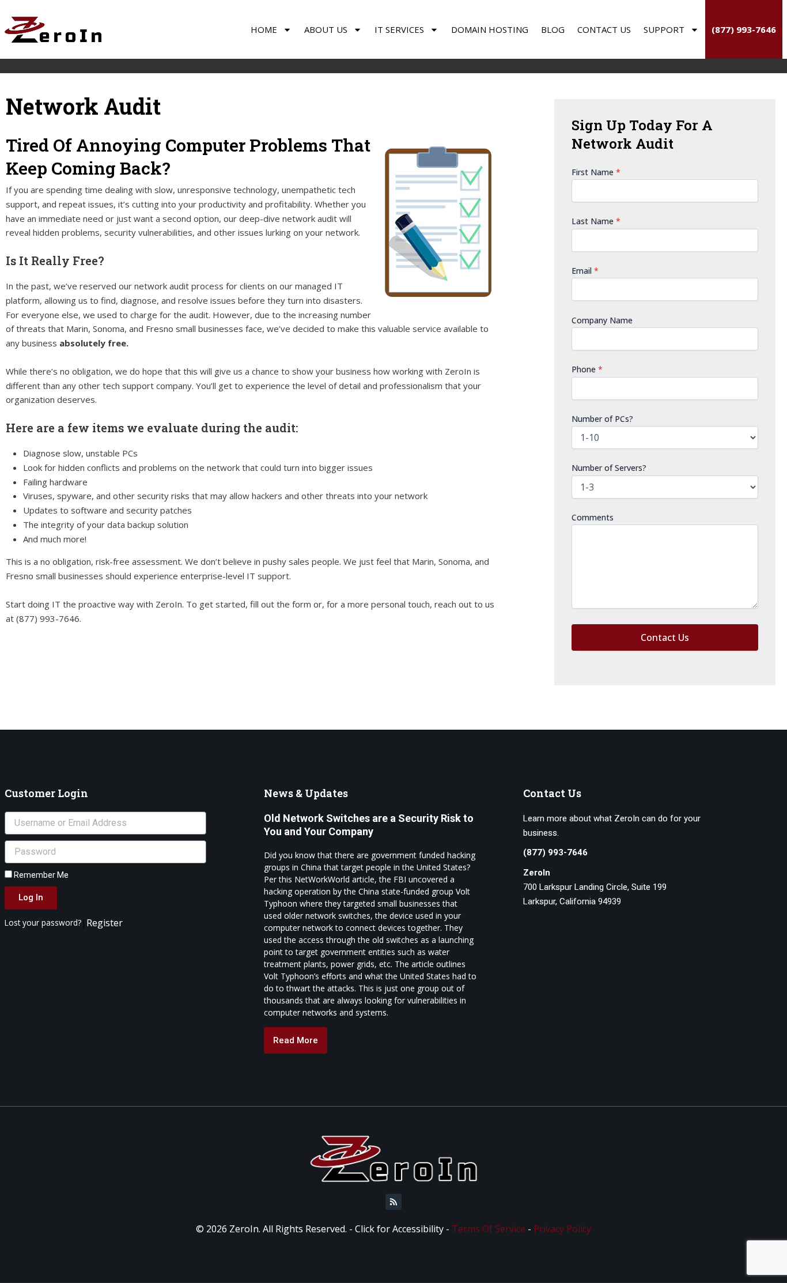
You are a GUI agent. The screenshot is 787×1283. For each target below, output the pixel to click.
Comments (593, 517)
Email (585, 270)
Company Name (602, 320)
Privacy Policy (562, 1228)
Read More (295, 1040)
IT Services (399, 29)
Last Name (596, 221)
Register (104, 922)
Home (264, 29)
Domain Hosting (489, 29)
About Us (325, 29)
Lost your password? (43, 922)
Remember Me (40, 875)
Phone (587, 369)
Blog (553, 29)
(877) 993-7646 (744, 29)
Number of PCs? (602, 418)
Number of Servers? (609, 467)
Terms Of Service (488, 1228)
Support (664, 29)
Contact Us (604, 29)
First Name (596, 172)
